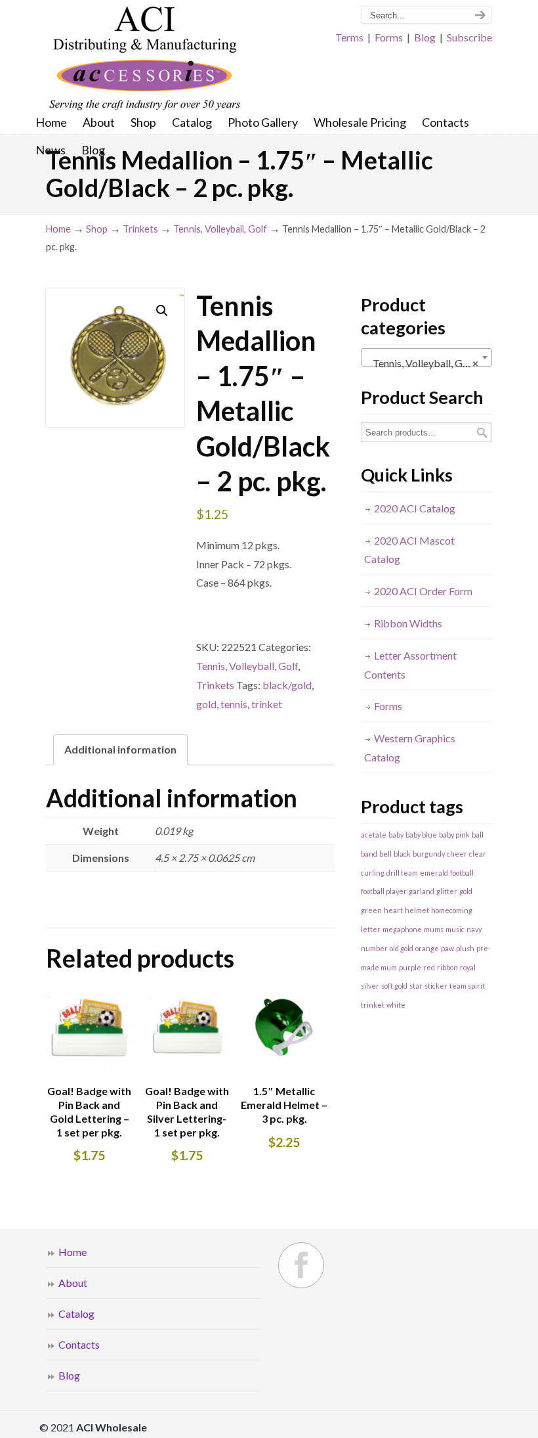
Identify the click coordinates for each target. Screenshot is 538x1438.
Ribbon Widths (408, 623)
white (395, 1004)
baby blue (421, 834)
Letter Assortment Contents (410, 665)
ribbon (447, 967)
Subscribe (469, 37)
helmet (417, 910)
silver (370, 985)
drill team (402, 872)
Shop (97, 229)
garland (421, 891)
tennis (233, 704)
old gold (401, 948)
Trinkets (140, 229)
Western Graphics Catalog (409, 747)
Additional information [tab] (120, 749)
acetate (373, 834)
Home (58, 229)
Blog (425, 37)
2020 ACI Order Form (423, 591)
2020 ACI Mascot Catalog (409, 550)
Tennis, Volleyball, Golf (220, 229)
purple (410, 967)
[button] (162, 311)
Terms (349, 37)
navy (474, 929)
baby (396, 834)
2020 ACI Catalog (414, 508)
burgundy (429, 853)
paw (447, 948)
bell (385, 853)
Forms (389, 37)
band (369, 853)
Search (482, 432)
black (402, 853)
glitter (446, 891)
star (416, 985)
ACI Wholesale (144, 59)
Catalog (76, 1313)
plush (465, 948)
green (371, 910)
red (429, 967)
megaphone (402, 929)
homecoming (451, 910)
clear (477, 853)
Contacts (79, 1344)
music (455, 929)
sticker (435, 985)
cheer (457, 853)
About (72, 1282)
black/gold (287, 685)
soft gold (394, 985)
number (374, 948)
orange (427, 948)
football (462, 872)
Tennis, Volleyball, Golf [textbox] (422, 363)
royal (468, 967)
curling (372, 872)
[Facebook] (301, 1265)
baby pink (454, 834)
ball (478, 834)
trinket (266, 704)
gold (206, 704)
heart (393, 910)
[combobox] (426, 357)
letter (371, 929)
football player (384, 891)
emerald (434, 872)
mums (434, 929)
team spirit (467, 985)
